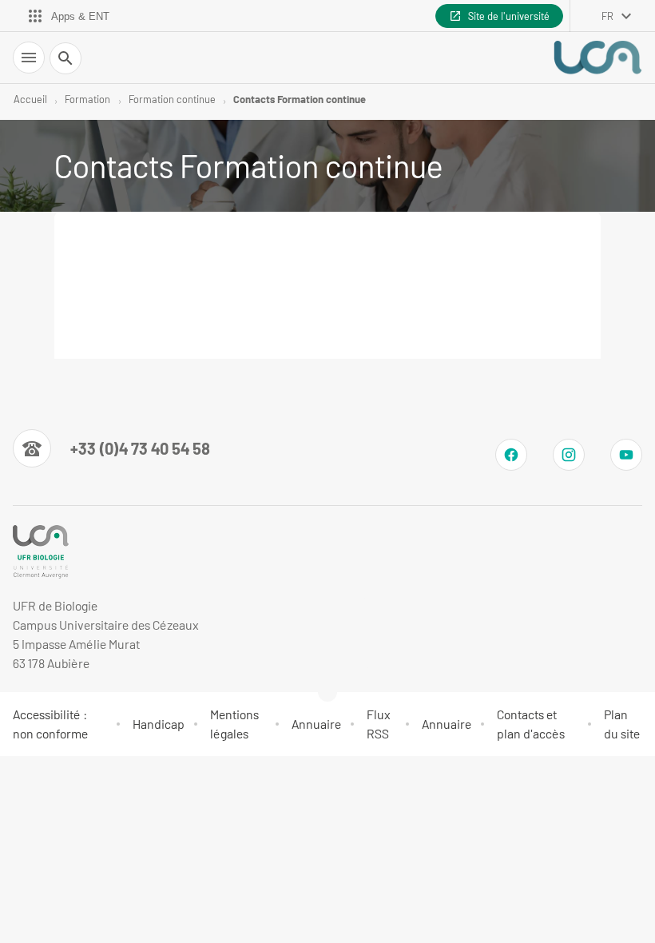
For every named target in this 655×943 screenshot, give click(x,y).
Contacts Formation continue (299, 99)
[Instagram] (569, 455)
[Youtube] (626, 455)
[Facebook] (511, 455)
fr (607, 16)
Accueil (30, 99)
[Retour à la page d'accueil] (597, 57)
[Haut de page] (22, 776)
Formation (87, 99)
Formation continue (172, 99)
